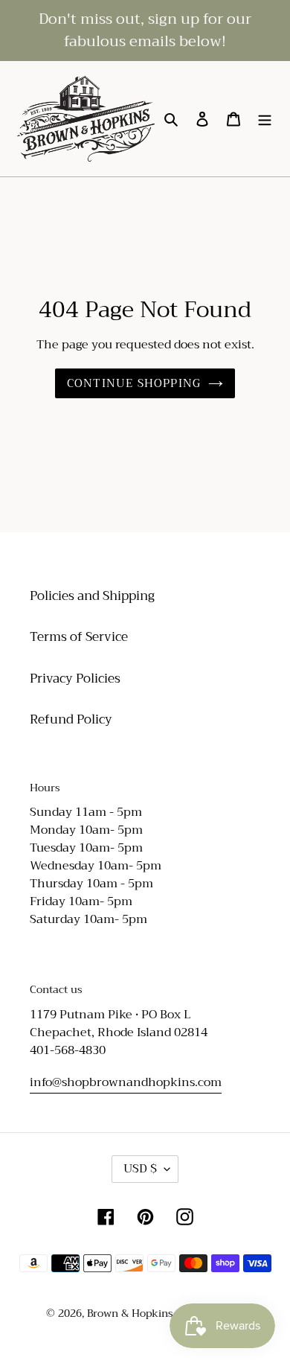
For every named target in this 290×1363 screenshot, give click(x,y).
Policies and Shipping (92, 596)
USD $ (140, 1168)
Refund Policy (71, 719)
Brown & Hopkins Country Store (165, 1313)
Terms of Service (79, 637)
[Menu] (264, 119)
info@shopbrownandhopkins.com (126, 1082)
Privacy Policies (75, 678)
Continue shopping (134, 383)
